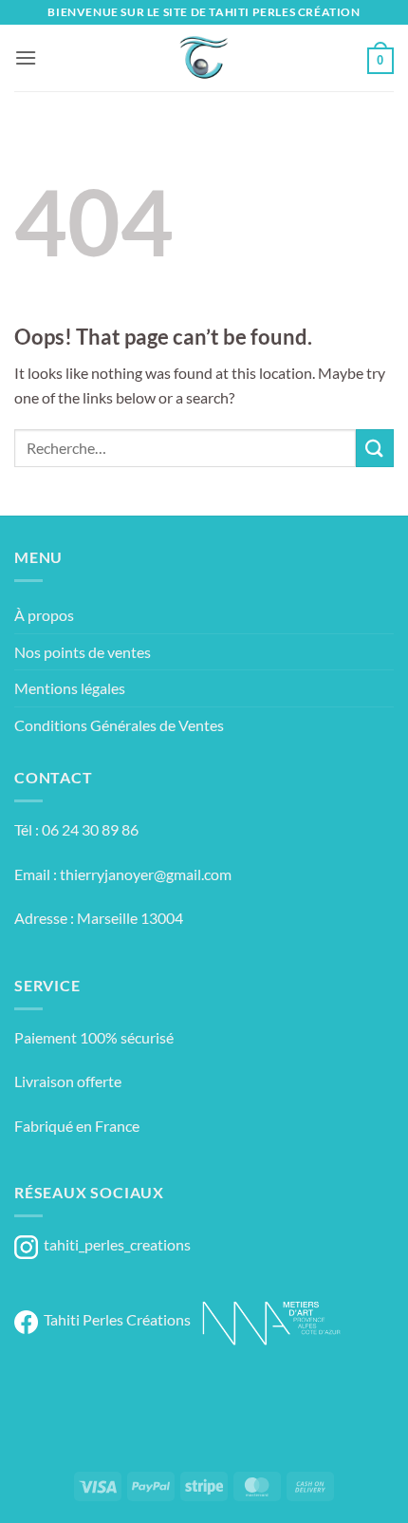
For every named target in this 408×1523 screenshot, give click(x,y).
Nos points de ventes (82, 652)
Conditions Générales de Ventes (119, 725)
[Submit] (375, 447)
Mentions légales (69, 688)
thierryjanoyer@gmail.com (146, 874)
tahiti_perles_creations (114, 1244)
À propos (44, 615)
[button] (25, 57)
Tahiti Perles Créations (114, 1319)
